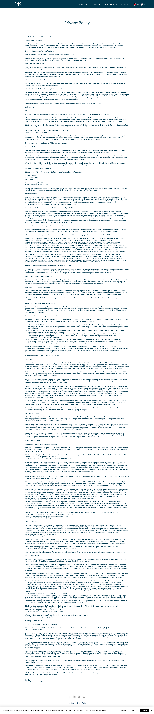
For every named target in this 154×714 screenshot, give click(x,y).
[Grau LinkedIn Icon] (83, 697)
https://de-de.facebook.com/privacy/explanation (43, 473)
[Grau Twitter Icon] (79, 697)
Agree (144, 710)
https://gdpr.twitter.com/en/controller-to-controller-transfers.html (50, 548)
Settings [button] (123, 710)
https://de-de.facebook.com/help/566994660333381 (45, 516)
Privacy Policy (81, 703)
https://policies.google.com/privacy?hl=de (41, 675)
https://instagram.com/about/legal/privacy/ (41, 617)
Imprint (70, 703)
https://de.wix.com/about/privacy (37, 132)
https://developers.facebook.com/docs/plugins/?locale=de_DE (49, 458)
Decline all (133, 710)
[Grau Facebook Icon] (70, 697)
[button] (96, 4)
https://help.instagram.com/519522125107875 (42, 610)
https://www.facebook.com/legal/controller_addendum (46, 500)
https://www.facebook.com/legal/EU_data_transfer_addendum (49, 514)
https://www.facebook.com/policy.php (39, 518)
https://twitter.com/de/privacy (36, 536)
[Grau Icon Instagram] (74, 697)
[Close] (151, 710)
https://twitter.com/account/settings (106, 552)
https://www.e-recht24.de (35, 682)
